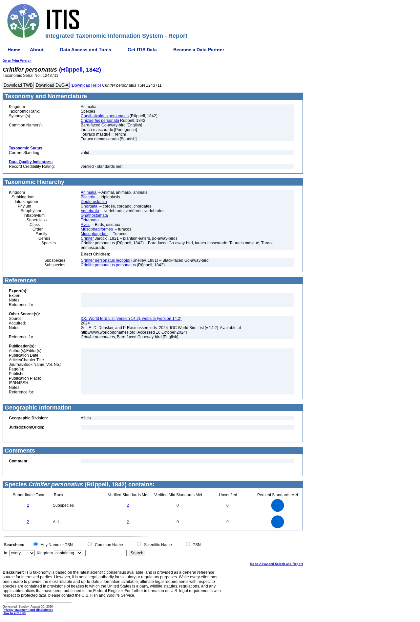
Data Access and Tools (85, 49)
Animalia (88, 192)
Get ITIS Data (142, 49)
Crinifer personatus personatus (108, 265)
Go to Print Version (17, 60)
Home (14, 49)
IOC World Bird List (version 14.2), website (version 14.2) (131, 318)
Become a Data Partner (198, 49)
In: (6, 553)
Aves (85, 224)
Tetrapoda (90, 220)
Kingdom (45, 553)
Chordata (89, 206)
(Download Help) (86, 85)
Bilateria (88, 197)
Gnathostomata (94, 215)
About (37, 49)
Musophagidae (94, 234)
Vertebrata (90, 211)
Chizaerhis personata (100, 120)
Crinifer (87, 238)
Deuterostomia (94, 201)
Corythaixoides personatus (105, 116)
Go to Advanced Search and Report (276, 564)
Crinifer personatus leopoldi (105, 260)
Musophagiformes (97, 229)
